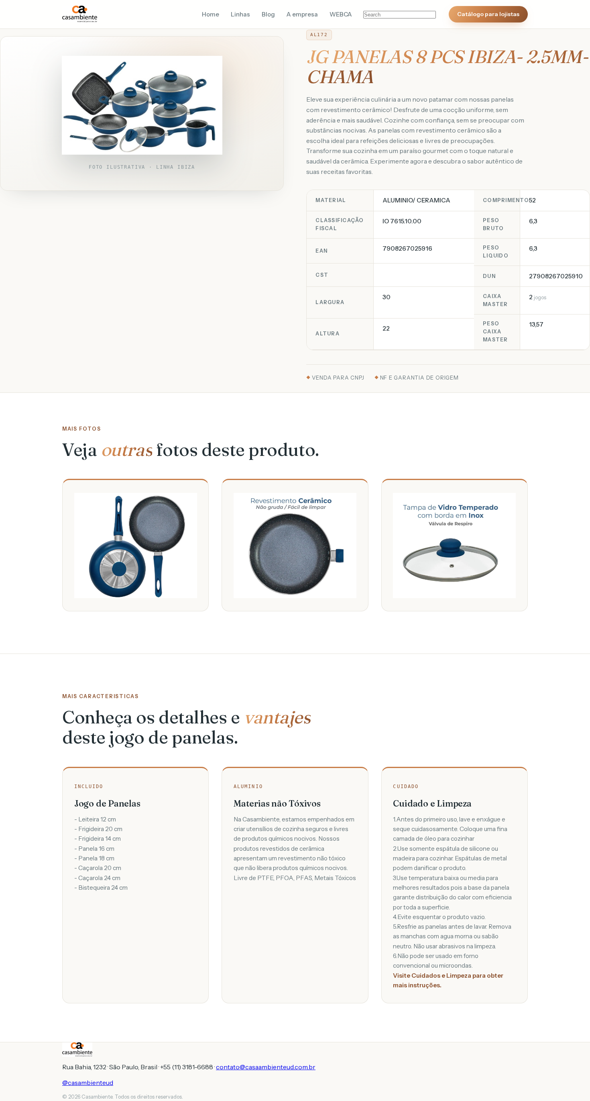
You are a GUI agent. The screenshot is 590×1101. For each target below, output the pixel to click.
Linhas (240, 14)
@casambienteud (87, 1083)
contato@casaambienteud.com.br (265, 1067)
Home (210, 14)
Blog (268, 14)
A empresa (302, 14)
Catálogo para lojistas (488, 14)
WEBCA (341, 14)
